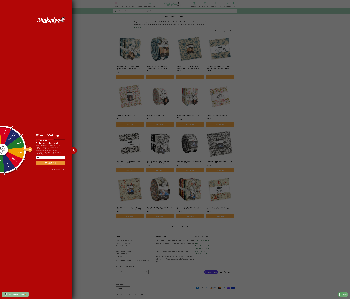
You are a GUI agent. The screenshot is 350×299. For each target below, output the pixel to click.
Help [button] (345, 294)
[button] (343, 294)
